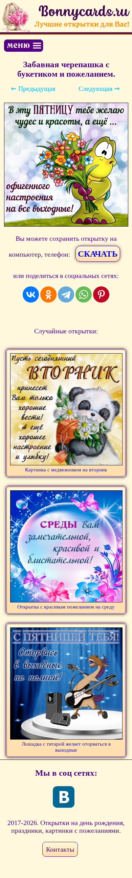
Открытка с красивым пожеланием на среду (66, 607)
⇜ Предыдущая (33, 88)
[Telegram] (66, 294)
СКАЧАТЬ (98, 253)
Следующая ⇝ (99, 88)
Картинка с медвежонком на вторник (66, 469)
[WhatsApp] (83, 294)
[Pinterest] (101, 294)
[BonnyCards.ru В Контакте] (63, 797)
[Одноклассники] (48, 294)
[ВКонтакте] (31, 294)
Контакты (60, 849)
